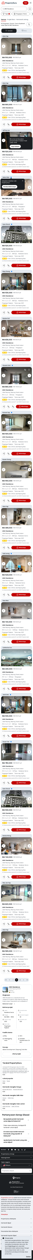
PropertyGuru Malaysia (8, 1219)
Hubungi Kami (5, 1158)
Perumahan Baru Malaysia (9, 1231)
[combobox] (15, 9)
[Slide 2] (13, 382)
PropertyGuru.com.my (7, 1197)
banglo (5, 1072)
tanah (11, 1072)
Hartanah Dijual (6, 1223)
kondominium (14, 1071)
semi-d (27, 1071)
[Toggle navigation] (30, 3)
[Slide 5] (17, 382)
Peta (25, 31)
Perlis (4, 1081)
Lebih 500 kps (6, 1106)
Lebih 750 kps (15, 1106)
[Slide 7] (20, 476)
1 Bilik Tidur (11, 1098)
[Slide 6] (19, 382)
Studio (4, 1098)
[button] (3, 19)
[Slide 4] (16, 382)
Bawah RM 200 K (7, 1089)
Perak (8, 1081)
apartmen (21, 1071)
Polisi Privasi (11, 1246)
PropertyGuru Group (7, 1154)
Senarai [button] (10, 31)
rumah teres (6, 1071)
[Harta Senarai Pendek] (29, 40)
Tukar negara (5, 1162)
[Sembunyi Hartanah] (25, 40)
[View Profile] (16, 36)
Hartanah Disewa (6, 1227)
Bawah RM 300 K (18, 1089)
